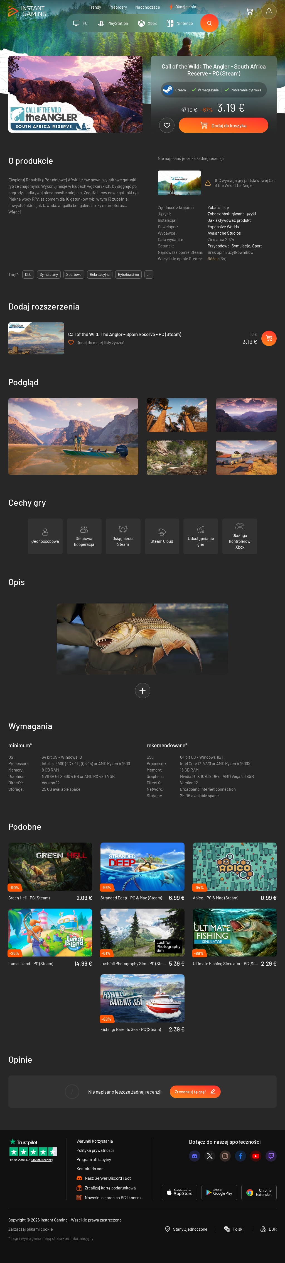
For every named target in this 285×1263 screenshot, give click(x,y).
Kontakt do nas (90, 1168)
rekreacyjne (100, 274)
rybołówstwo (128, 274)
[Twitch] (271, 1156)
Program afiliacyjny (94, 1159)
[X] (209, 1156)
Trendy (95, 6)
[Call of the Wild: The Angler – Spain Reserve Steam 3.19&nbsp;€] (36, 338)
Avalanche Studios (224, 232)
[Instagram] (225, 1156)
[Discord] (194, 1156)
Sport (257, 245)
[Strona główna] (27, 11)
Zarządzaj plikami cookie (30, 1229)
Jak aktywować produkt (229, 220)
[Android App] (219, 1192)
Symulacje (241, 245)
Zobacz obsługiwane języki (232, 213)
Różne (214, 258)
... (149, 274)
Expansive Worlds (223, 226)
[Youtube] (255, 1156)
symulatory (49, 274)
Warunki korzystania (95, 1140)
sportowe (74, 274)
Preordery (118, 6)
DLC (28, 274)
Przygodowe (219, 245)
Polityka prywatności (95, 1150)
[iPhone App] (179, 1192)
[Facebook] (240, 1156)
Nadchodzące (147, 6)
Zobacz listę (218, 207)
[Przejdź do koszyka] (249, 11)
